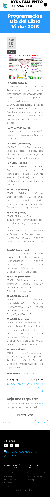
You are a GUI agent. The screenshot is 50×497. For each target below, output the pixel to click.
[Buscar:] (25, 422)
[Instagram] (17, 445)
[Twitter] (11, 445)
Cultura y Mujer (28, 373)
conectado (37, 403)
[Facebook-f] (6, 445)
